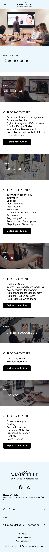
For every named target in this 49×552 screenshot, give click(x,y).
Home (5, 55)
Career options (14, 55)
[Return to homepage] (24, 475)
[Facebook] (21, 487)
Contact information (24, 541)
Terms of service (24, 538)
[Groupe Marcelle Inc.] (24, 4)
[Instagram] (28, 487)
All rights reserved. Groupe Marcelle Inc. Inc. (24, 546)
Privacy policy (24, 534)
